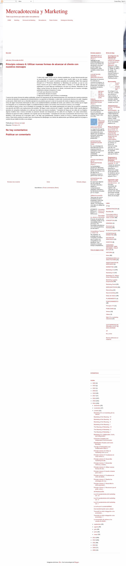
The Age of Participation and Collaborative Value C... (102, 447)
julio (95, 529)
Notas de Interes (111, 295)
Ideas (107, 255)
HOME (9, 20)
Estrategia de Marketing (67, 20)
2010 (94, 545)
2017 (94, 395)
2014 (94, 403)
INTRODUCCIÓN (99, 491)
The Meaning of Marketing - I (102, 432)
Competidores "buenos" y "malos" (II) (97, 231)
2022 (94, 388)
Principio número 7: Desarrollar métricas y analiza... (103, 463)
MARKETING (110, 267)
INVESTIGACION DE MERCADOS (112, 263)
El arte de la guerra (111, 230)
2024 (94, 385)
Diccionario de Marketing (29, 20)
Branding (108, 211)
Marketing (16, 20)
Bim (60, 562)
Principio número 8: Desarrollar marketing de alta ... (103, 459)
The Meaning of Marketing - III (103, 427)
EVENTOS (109, 242)
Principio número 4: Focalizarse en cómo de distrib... (104, 476)
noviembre (97, 408)
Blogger (76, 562)
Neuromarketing (110, 293)
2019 (94, 390)
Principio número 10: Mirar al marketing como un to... (102, 451)
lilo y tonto (109, 333)
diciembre (97, 405)
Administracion (113, 106)
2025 (94, 383)
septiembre (97, 524)
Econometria (112, 81)
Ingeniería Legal (113, 179)
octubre (96, 410)
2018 (94, 393)
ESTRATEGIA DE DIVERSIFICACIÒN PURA (96, 142)
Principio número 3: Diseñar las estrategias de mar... (103, 480)
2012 (94, 540)
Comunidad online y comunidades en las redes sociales (112, 216)
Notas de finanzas (113, 126)
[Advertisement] (61, 37)
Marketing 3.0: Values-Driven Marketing (112, 276)
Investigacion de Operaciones (113, 56)
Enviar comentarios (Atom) (51, 187)
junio (95, 532)
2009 (94, 547)
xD (107, 331)
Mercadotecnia (42, 20)
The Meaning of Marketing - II (102, 429)
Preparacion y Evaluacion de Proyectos (112, 159)
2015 (94, 401)
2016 (94, 398)
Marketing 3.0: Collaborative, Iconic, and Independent (104, 435)
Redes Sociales (53, 20)
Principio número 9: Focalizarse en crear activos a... (104, 455)
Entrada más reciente (13, 182)
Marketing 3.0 (110, 272)
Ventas (108, 311)
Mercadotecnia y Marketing (37, 11)
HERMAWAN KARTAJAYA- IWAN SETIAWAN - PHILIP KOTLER (112, 247)
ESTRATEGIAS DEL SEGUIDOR (96, 179)
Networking (109, 290)
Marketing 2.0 (110, 270)
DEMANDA (109, 223)
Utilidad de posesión (96, 195)
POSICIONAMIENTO (112, 301)
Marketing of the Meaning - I (102, 424)
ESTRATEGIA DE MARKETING (111, 234)
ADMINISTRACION (111, 208)
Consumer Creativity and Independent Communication (103, 439)
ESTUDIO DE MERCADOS (110, 238)
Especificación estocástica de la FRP (117, 86)
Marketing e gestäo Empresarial (111, 280)
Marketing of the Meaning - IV (102, 417)
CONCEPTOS (110, 220)
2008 (94, 550)
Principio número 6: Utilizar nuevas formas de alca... (104, 467)
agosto (96, 527)
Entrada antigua (81, 182)
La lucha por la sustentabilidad (103, 506)
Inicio (48, 182)
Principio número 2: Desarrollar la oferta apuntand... (103, 484)
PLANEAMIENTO (111, 298)
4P (107, 206)
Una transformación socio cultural (103, 509)
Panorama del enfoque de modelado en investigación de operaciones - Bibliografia (113, 62)
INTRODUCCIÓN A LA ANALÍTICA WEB (112, 258)
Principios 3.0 (16, 125)
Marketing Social (111, 284)
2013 (94, 537)
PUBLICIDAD (110, 308)
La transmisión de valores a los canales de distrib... (103, 520)
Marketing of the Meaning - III (102, 419)
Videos (108, 314)
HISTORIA (109, 252)
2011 (94, 542)
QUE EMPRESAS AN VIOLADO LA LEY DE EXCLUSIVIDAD (112, 326)
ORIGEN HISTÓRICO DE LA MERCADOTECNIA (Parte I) (97, 162)
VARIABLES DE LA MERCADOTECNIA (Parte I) (96, 57)
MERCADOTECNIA (111, 287)
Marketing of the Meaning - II (102, 422)
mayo (96, 534)
